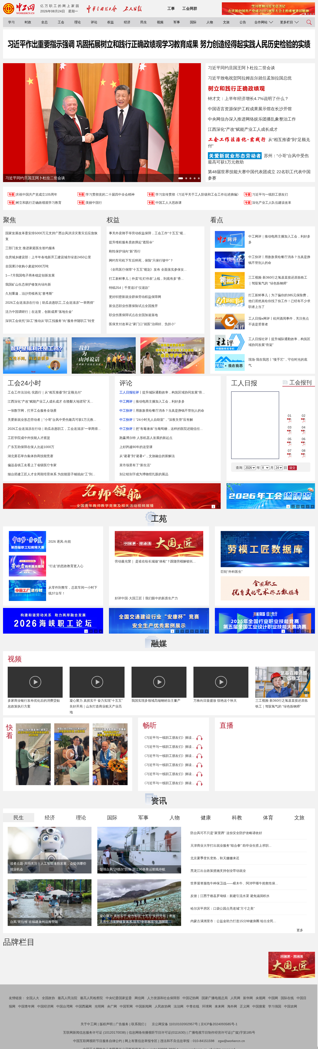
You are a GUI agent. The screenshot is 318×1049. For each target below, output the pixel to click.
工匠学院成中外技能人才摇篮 (29, 438)
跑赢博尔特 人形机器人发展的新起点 (146, 438)
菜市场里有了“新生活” (135, 465)
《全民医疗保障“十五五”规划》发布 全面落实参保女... (148, 269)
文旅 (226, 22)
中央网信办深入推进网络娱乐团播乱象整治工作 (252, 119)
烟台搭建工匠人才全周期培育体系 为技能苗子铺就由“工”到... (51, 474)
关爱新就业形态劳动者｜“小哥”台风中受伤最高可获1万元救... (52, 419)
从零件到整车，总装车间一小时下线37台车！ (72, 590)
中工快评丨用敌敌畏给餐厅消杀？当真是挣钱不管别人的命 (279, 260)
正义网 (245, 1006)
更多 (300, 930)
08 (303, 450)
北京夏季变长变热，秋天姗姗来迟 (214, 858)
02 (303, 416)
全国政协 (48, 998)
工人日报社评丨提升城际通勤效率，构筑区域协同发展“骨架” (279, 342)
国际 (193, 22)
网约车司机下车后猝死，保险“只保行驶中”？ (141, 260)
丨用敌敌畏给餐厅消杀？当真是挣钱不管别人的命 (161, 410)
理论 (77, 22)
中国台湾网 (64, 1006)
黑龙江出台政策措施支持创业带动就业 (218, 871)
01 (289, 416)
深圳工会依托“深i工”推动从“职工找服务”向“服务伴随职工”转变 (50, 321)
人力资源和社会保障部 (163, 998)
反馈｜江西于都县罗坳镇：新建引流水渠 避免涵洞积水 (230, 896)
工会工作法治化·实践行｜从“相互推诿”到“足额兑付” (45, 392)
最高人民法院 (67, 998)
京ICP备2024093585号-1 (219, 1024)
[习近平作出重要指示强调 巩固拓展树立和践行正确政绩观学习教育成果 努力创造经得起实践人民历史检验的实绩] (159, 48)
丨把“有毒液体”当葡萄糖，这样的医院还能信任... (161, 429)
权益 (110, 22)
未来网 (219, 1006)
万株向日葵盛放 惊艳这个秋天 (215, 700)
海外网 (232, 1006)
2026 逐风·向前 (59, 541)
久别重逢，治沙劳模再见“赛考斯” (29, 293)
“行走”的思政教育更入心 (65, 566)
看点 (216, 220)
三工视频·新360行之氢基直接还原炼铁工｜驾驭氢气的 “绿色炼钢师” (277, 280)
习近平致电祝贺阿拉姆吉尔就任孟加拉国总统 (250, 78)
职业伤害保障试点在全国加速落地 (133, 315)
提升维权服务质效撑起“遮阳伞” (131, 242)
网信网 (139, 998)
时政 (28, 22)
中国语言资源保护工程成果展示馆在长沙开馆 (250, 109)
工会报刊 (300, 382)
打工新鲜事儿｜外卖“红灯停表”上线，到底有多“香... (146, 278)
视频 (160, 22)
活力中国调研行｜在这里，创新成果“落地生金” (39, 312)
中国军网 (126, 1006)
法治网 (178, 1006)
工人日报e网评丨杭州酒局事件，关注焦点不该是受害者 (278, 321)
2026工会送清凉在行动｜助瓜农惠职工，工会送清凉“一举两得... (54, 429)
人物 (209, 22)
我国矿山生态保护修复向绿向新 (28, 284)
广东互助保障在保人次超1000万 (31, 447)
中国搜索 (258, 1006)
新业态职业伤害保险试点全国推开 (133, 306)
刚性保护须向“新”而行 (125, 251)
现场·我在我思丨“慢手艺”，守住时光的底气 (277, 362)
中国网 (273, 998)
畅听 (150, 725)
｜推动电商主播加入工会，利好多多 (152, 401)
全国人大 (32, 998)
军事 (176, 22)
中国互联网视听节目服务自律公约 (97, 1041)
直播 (226, 725)
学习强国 (274, 1006)
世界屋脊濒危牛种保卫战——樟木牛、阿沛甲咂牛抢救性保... (234, 883)
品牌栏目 (19, 942)
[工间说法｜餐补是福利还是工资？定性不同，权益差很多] (35, 355)
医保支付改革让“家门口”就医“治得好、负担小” (142, 324)
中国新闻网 (143, 1006)
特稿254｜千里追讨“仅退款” (129, 288)
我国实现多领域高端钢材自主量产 (156, 700)
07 (289, 450)
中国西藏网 (83, 1006)
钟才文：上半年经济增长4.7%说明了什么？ (248, 98)
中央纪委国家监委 (119, 998)
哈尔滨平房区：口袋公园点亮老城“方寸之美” (222, 908)
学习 (11, 22)
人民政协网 (163, 1006)
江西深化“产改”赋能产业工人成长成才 (243, 129)
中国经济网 (45, 1006)
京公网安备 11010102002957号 (175, 1024)
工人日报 (244, 383)
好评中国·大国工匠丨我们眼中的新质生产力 (146, 598)
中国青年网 (26, 1006)
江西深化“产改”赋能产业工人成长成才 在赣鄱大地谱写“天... (50, 401)
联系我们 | (138, 1024)
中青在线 (192, 1006)
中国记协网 (191, 998)
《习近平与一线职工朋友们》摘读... (168, 737)
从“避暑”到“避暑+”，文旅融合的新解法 (147, 456)
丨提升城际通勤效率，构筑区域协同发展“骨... (162, 392)
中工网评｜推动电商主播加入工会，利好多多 (279, 239)
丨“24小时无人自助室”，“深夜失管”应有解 (156, 419)
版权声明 (106, 1024)
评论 (94, 22)
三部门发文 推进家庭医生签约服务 (30, 248)
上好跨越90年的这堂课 (135, 447)
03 (289, 427)
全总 (44, 22)
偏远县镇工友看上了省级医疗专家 (32, 465)
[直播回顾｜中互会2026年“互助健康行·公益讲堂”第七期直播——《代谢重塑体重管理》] (265, 759)
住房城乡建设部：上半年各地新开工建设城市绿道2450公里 (48, 257)
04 (303, 427)
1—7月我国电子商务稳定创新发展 (30, 275)
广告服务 (122, 1024)
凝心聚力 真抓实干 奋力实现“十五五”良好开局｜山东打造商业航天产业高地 (96, 706)
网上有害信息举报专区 (141, 1041)
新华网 (248, 998)
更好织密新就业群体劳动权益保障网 (135, 297)
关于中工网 (89, 1024)
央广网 (112, 1006)
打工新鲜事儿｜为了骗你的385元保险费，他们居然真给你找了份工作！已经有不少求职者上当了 (279, 301)
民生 (143, 22)
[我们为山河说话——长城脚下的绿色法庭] (104, 355)
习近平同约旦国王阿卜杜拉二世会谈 (241, 68)
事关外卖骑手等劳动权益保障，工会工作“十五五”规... (147, 233)
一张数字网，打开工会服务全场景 (32, 410)
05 (289, 439)
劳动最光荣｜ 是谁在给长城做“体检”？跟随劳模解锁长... (155, 561)
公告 (243, 22)
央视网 (260, 998)
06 (303, 439)
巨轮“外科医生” (232, 571)
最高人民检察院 (91, 998)
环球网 (207, 1006)
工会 (61, 22)
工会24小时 (24, 383)
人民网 (235, 998)
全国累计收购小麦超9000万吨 (27, 266)
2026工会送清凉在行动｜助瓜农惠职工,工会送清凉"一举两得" (49, 302)
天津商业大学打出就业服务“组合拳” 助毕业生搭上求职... (230, 845)
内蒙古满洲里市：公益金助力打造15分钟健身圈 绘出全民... (233, 921)
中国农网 (290, 1006)
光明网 (99, 1006)
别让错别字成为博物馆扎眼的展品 (143, 474)
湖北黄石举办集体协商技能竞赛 (30, 456)
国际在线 (287, 998)
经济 (127, 22)
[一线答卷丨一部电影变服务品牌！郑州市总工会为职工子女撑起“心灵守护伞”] (172, 355)
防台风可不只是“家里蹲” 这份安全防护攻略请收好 (226, 833)
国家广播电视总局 (215, 998)
